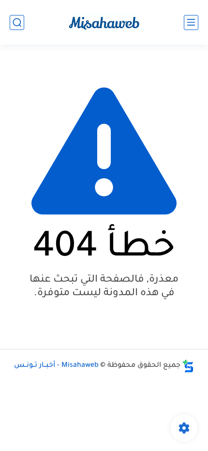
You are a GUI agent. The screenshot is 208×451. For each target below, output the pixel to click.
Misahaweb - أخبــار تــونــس (56, 366)
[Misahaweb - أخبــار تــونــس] (104, 22)
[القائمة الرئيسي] (191, 22)
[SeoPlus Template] (188, 366)
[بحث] (17, 22)
